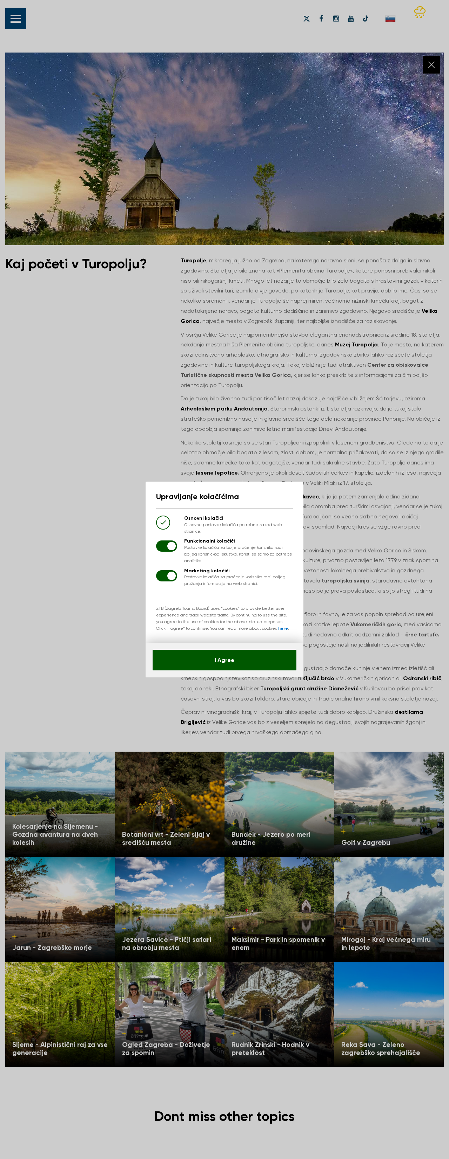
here (283, 628)
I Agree (224, 660)
